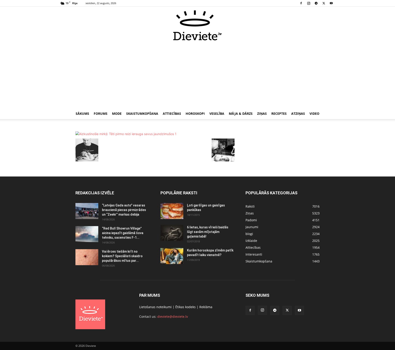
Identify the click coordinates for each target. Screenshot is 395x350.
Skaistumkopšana (142, 113)
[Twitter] (323, 3)
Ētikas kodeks (185, 307)
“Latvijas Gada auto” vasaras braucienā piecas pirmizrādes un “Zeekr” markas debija (124, 209)
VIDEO (314, 113)
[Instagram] (308, 3)
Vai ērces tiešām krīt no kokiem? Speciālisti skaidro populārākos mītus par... (122, 256)
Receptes (279, 113)
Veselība (216, 113)
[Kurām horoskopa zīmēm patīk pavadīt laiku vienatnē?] (171, 256)
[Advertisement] (197, 75)
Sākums (82, 113)
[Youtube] (331, 3)
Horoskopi (195, 113)
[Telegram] (316, 3)
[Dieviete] (197, 25)
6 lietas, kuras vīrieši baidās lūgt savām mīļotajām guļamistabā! (207, 231)
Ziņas (262, 113)
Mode (117, 113)
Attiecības (172, 113)
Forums (100, 113)
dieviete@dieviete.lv (172, 316)
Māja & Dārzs (241, 113)
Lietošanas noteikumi (155, 307)
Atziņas (298, 113)
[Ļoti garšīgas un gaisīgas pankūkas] (171, 211)
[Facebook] (301, 3)
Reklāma (205, 307)
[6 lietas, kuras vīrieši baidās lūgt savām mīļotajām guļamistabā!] (171, 233)
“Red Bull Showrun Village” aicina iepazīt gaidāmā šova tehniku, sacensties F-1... (122, 233)
